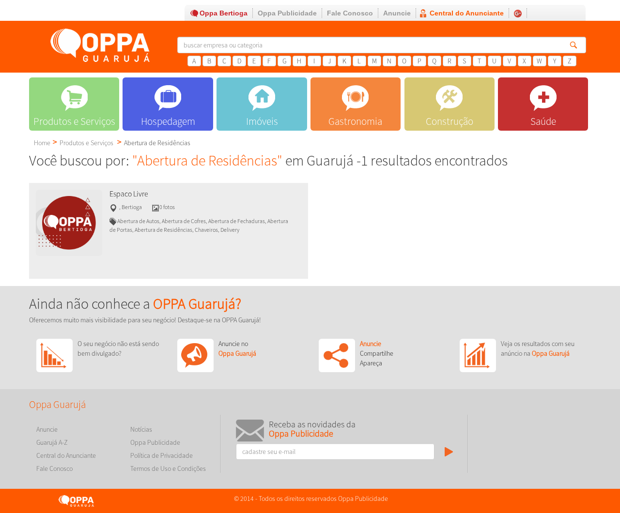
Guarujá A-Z (52, 442)
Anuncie (397, 13)
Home (42, 142)
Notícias (141, 429)
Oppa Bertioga (224, 13)
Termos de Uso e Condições (168, 468)
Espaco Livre (128, 193)
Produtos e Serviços (86, 142)
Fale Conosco (350, 13)
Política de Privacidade (161, 455)
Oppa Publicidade (287, 13)
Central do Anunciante (467, 13)
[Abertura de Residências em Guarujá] (69, 222)
